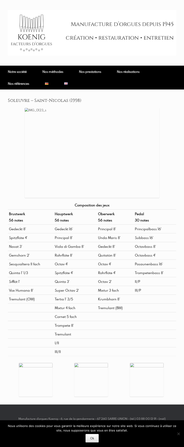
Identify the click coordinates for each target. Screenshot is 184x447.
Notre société (17, 71)
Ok (92, 438)
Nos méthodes (52, 71)
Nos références (18, 83)
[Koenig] (92, 33)
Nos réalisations (128, 71)
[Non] (178, 433)
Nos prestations (90, 71)
